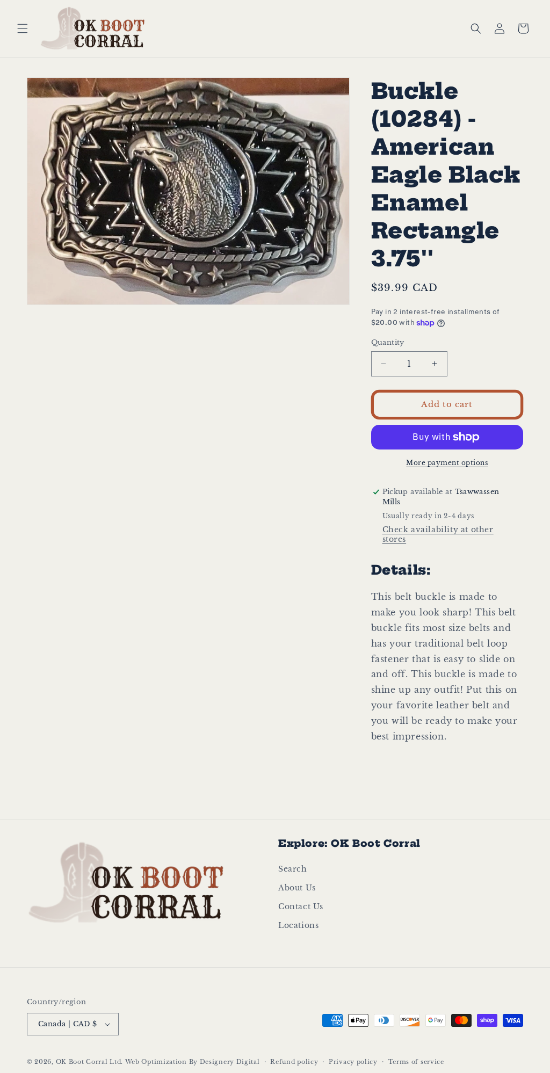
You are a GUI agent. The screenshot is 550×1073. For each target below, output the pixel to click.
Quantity (387, 342)
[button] (22, 28)
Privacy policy (353, 1061)
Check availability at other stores (438, 534)
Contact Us (300, 906)
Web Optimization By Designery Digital (192, 1061)
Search (292, 869)
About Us (297, 888)
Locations (298, 925)
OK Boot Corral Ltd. (89, 1061)
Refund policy (294, 1061)
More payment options (447, 463)
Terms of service (416, 1061)
